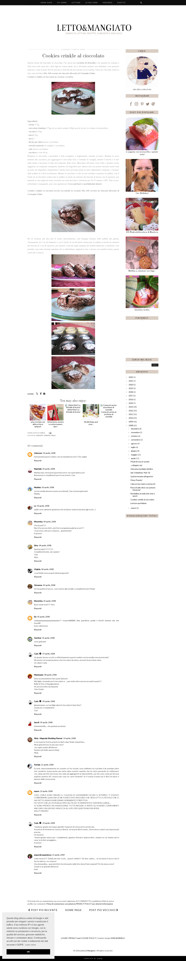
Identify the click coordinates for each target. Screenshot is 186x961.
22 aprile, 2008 (46, 791)
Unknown (38, 453)
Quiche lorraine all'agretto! (141, 476)
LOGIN (64, 938)
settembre (136, 440)
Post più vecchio (102, 909)
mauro (36, 791)
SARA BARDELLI (118, 938)
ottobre (134, 436)
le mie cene (91, 3)
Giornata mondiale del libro (141, 469)
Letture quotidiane (138, 503)
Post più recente (44, 909)
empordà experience (42, 855)
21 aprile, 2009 (58, 855)
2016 (131, 399)
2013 (131, 407)
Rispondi (37, 460)
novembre (135, 432)
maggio (134, 454)
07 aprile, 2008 (48, 654)
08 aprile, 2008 (50, 675)
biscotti (39, 435)
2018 (131, 392)
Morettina (38, 521)
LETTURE (76, 3)
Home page (46, 3)
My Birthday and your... (91, 423)
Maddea (37, 487)
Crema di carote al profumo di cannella (108, 414)
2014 (131, 403)
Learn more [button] (30, 945)
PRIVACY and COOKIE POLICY (82, 938)
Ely (35, 617)
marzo (133, 508)
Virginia (37, 569)
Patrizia (37, 764)
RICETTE (121, 3)
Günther (37, 638)
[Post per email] (49, 433)
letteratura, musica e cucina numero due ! (56, 424)
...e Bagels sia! (136, 465)
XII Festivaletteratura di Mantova (142, 232)
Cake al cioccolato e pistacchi (142, 484)
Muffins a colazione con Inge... (142, 271)
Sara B (36, 722)
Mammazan (38, 675)
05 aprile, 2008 (49, 585)
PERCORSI (107, 3)
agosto (134, 443)
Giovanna (38, 585)
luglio (133, 447)
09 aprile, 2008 (48, 701)
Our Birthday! (142, 193)
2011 (131, 414)
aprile (133, 458)
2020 (131, 384)
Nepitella (38, 469)
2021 (131, 381)
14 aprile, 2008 (69, 738)
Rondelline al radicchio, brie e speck (142, 494)
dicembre (135, 429)
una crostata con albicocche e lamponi (38, 424)
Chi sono (62, 3)
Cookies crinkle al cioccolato (142, 499)
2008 (131, 425)
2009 (131, 421)
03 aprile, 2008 (49, 453)
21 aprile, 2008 (47, 764)
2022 (131, 377)
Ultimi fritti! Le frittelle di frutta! (73, 410)
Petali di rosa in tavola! (140, 461)
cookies (47, 435)
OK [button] (28, 952)
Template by (93, 958)
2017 (131, 395)
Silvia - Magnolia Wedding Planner (48, 738)
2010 (131, 418)
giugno (134, 451)
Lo (35, 506)
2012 (131, 410)
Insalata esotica (142, 310)
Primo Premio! (136, 480)
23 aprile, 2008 (48, 823)
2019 (131, 388)
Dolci (53, 435)
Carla (36, 654)
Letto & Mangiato (87, 950)
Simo (36, 545)
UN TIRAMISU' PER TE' (140, 473)
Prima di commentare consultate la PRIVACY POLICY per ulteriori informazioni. (79, 904)
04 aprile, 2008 (49, 521)
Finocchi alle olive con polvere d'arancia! (142, 488)
